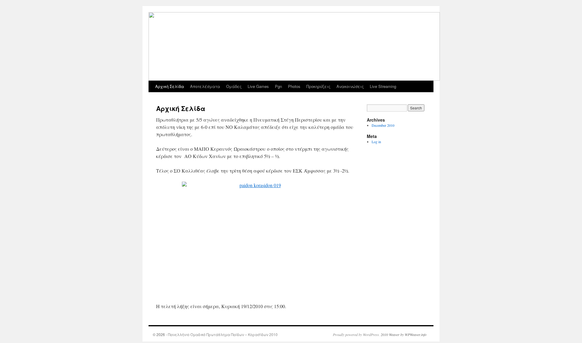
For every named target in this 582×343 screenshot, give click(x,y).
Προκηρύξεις (318, 86)
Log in (376, 141)
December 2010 (383, 125)
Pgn (278, 86)
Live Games (258, 86)
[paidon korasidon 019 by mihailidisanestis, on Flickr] (257, 238)
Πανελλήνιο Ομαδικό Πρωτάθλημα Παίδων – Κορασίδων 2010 (223, 334)
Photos (294, 86)
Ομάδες (234, 86)
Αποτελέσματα (205, 86)
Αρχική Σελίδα (169, 86)
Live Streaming (383, 86)
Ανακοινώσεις (350, 86)
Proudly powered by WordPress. (356, 334)
